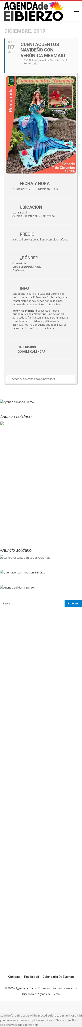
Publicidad (31, 976)
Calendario (27, 347)
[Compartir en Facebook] (14, 366)
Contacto (14, 976)
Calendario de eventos (58, 976)
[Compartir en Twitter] (22, 366)
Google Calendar (31, 351)
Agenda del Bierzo (49, 994)
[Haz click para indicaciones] (72, 379)
